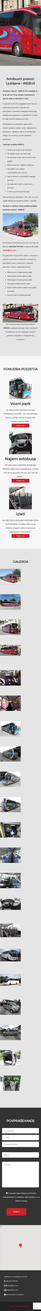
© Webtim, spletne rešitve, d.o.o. (19, 1306)
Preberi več (20, 425)
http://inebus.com (12, 1290)
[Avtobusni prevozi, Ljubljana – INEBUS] (20, 33)
